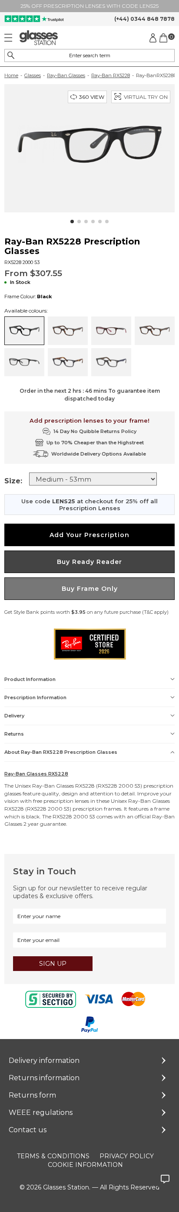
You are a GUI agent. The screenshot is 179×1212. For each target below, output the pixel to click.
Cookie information (85, 1165)
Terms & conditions (53, 1156)
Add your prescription (89, 535)
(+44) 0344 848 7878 (144, 19)
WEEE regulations (41, 1112)
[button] (72, 221)
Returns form (32, 1095)
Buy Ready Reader (89, 562)
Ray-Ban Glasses (66, 75)
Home (11, 75)
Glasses (32, 75)
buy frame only (90, 589)
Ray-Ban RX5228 (110, 75)
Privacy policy (126, 1156)
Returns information (44, 1078)
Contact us (27, 1130)
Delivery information (44, 1060)
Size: (13, 481)
